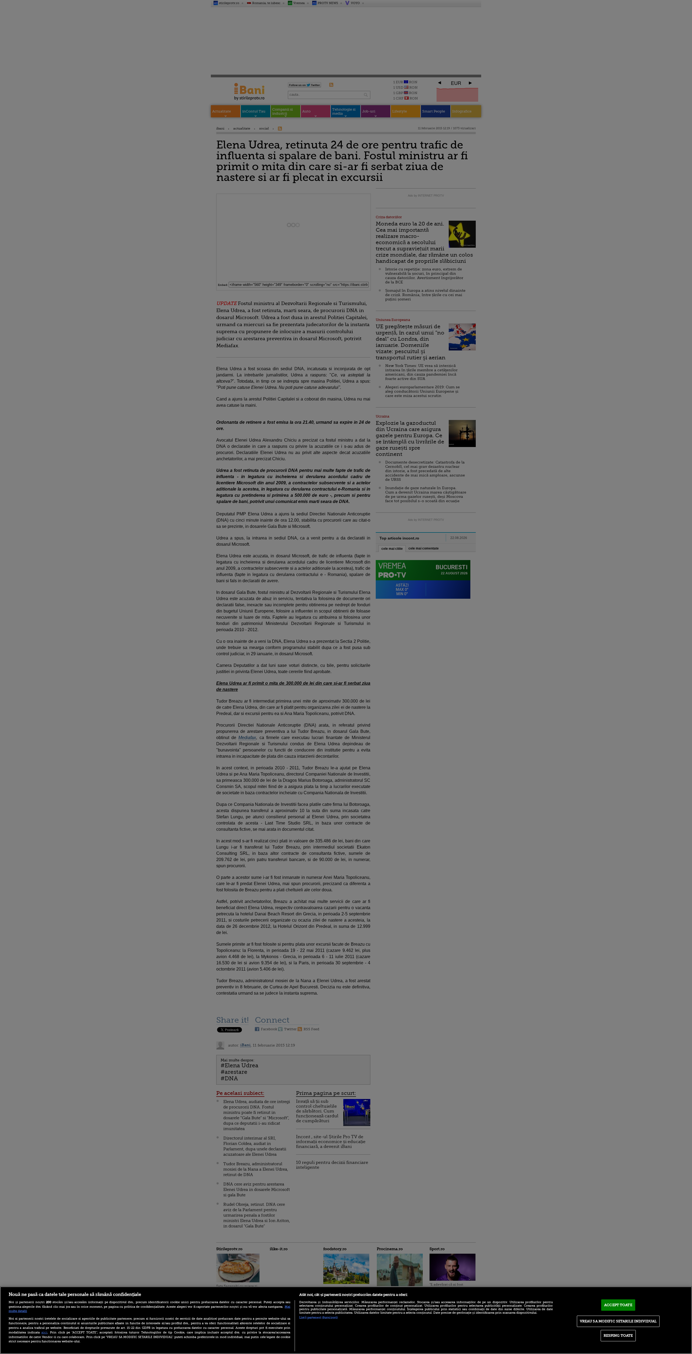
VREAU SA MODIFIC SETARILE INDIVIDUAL (618, 1321)
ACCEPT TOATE (618, 1305)
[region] (346, 1320)
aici (44, 1332)
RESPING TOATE (618, 1335)
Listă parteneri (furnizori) (318, 1317)
